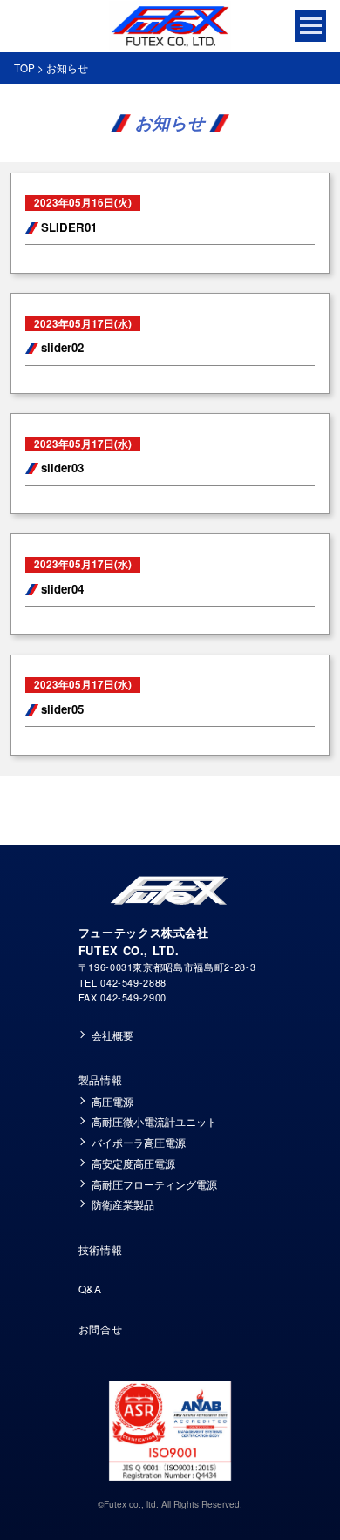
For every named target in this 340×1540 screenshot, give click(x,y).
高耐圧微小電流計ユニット (154, 1122)
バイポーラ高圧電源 (139, 1143)
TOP (24, 68)
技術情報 (100, 1249)
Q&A (90, 1288)
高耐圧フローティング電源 (154, 1184)
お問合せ (100, 1328)
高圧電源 (112, 1102)
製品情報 (100, 1079)
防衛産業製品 (123, 1204)
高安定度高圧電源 (133, 1163)
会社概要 (112, 1035)
